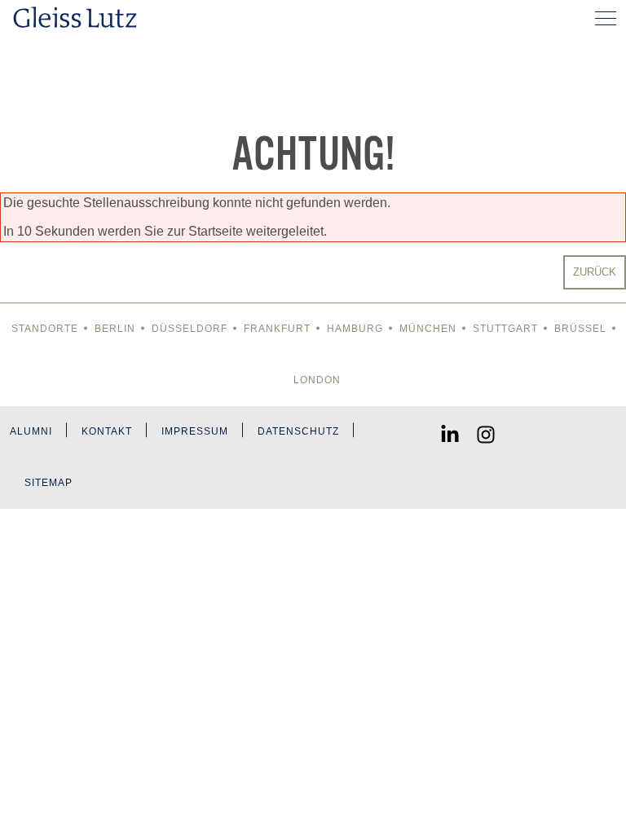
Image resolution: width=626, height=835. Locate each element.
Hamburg (355, 328)
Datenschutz (298, 431)
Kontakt (107, 431)
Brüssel (580, 328)
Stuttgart (505, 328)
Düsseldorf (189, 328)
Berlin (115, 328)
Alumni (31, 431)
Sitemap (48, 482)
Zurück (594, 272)
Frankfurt (277, 328)
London (317, 380)
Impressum (194, 431)
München (427, 328)
